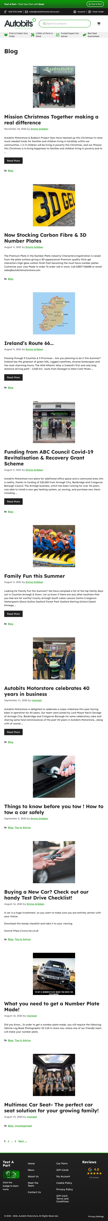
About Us (33, 1176)
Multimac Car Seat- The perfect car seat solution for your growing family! (51, 1108)
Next (22, 1141)
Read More (13, 160)
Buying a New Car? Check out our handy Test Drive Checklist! (46, 895)
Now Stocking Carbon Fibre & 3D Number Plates (45, 238)
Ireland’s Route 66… (29, 343)
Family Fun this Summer (34, 576)
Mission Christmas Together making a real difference (51, 120)
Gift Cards (62, 1169)
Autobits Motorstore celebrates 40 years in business (47, 691)
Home (31, 1163)
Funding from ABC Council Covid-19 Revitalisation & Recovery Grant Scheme (48, 458)
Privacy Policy (64, 1189)
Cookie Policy (64, 1182)
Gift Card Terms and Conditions (62, 1198)
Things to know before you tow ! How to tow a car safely (53, 809)
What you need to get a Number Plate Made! (51, 1006)
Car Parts (62, 1163)
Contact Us (34, 1192)
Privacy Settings (96, 1216)
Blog (10, 170)
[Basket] (99, 23)
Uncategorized (23, 1125)
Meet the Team (33, 1184)
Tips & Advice (23, 827)
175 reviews (94, 1177)
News (31, 1169)
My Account (63, 1176)
